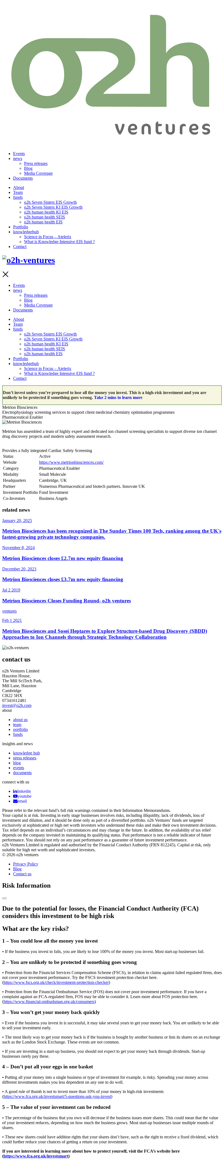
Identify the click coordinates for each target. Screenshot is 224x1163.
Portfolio (20, 227)
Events (19, 153)
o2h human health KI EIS (46, 212)
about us (20, 719)
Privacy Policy (25, 864)
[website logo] (112, 140)
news (17, 158)
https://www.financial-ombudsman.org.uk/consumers (49, 1001)
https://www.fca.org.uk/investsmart (36, 1156)
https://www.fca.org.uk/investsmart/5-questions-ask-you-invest (57, 1096)
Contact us (22, 873)
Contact (19, 246)
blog (17, 762)
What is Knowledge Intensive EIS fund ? (59, 241)
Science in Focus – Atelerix (47, 236)
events (18, 767)
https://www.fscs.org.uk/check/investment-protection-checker (56, 982)
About (18, 187)
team (17, 724)
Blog (28, 168)
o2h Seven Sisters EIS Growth (50, 202)
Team (18, 192)
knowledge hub (26, 753)
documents (22, 772)
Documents (23, 178)
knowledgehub (26, 231)
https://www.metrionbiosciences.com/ (71, 462)
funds (18, 197)
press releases (24, 758)
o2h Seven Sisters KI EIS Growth (53, 207)
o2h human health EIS (43, 222)
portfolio (20, 729)
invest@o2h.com (16, 705)
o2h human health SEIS (44, 217)
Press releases (36, 163)
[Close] (4, 898)
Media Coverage (38, 173)
